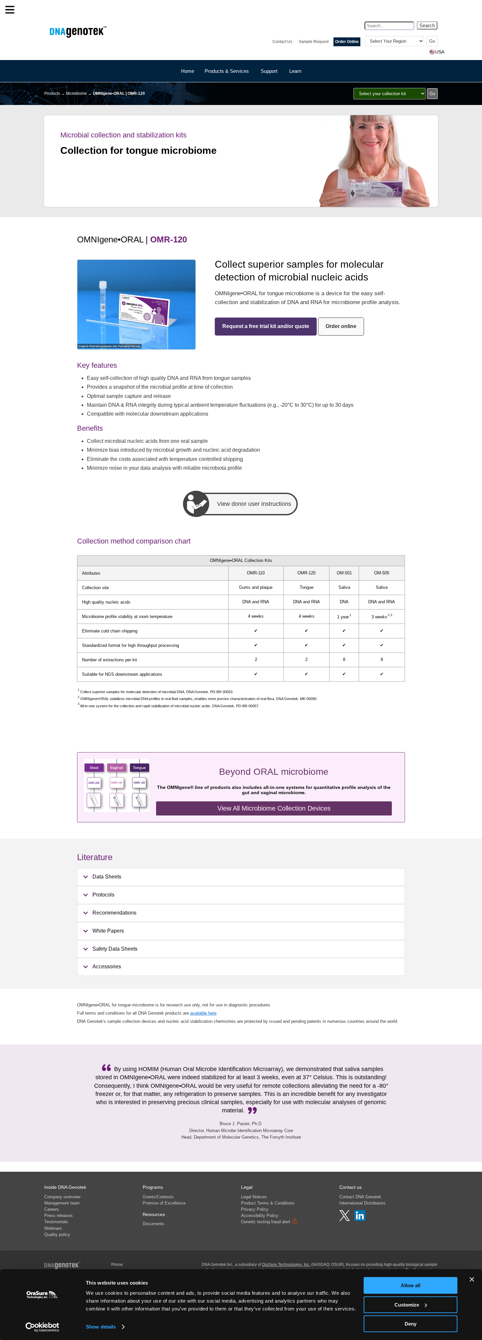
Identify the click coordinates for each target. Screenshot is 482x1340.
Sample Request (314, 41)
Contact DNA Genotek (360, 1196)
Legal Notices (254, 1196)
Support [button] (269, 71)
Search (427, 25)
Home (187, 71)
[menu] (10, 10)
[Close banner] (472, 1279)
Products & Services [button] (227, 71)
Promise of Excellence (164, 1203)
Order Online (347, 41)
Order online (341, 326)
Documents (153, 1223)
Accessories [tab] (106, 966)
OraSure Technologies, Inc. (286, 1264)
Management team (62, 1203)
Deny (410, 1324)
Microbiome (76, 93)
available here (203, 1013)
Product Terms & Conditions (267, 1203)
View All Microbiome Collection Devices (274, 808)
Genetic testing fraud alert (269, 1221)
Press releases (58, 1215)
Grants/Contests (158, 1196)
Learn (295, 71)
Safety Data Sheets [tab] (114, 949)
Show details (101, 1327)
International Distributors (362, 1203)
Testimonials (56, 1221)
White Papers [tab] (108, 931)
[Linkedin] (359, 1219)
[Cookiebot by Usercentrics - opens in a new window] (42, 1327)
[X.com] (345, 1219)
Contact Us (282, 41)
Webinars (53, 1228)
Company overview (62, 1196)
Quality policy (57, 1234)
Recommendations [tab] (114, 913)
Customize (406, 1305)
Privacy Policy (255, 1209)
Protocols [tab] (103, 894)
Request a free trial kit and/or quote (265, 326)
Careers (51, 1209)
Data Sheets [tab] (106, 876)
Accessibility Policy (259, 1215)
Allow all (410, 1285)
